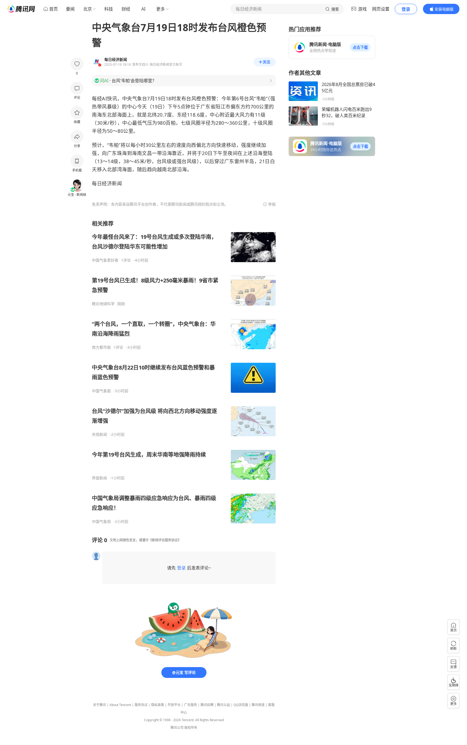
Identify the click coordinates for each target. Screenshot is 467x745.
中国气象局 (101, 521)
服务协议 (141, 705)
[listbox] (184, 371)
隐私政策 (157, 705)
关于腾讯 (99, 705)
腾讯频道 (258, 705)
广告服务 (190, 705)
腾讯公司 (177, 727)
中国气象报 (101, 391)
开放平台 (174, 705)
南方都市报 (101, 347)
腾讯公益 (223, 705)
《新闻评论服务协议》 (165, 540)
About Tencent (120, 705)
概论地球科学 (103, 304)
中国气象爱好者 (105, 260)
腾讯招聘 (207, 705)
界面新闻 (99, 478)
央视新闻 (99, 434)
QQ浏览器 (241, 705)
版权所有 (190, 727)
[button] (360, 47)
